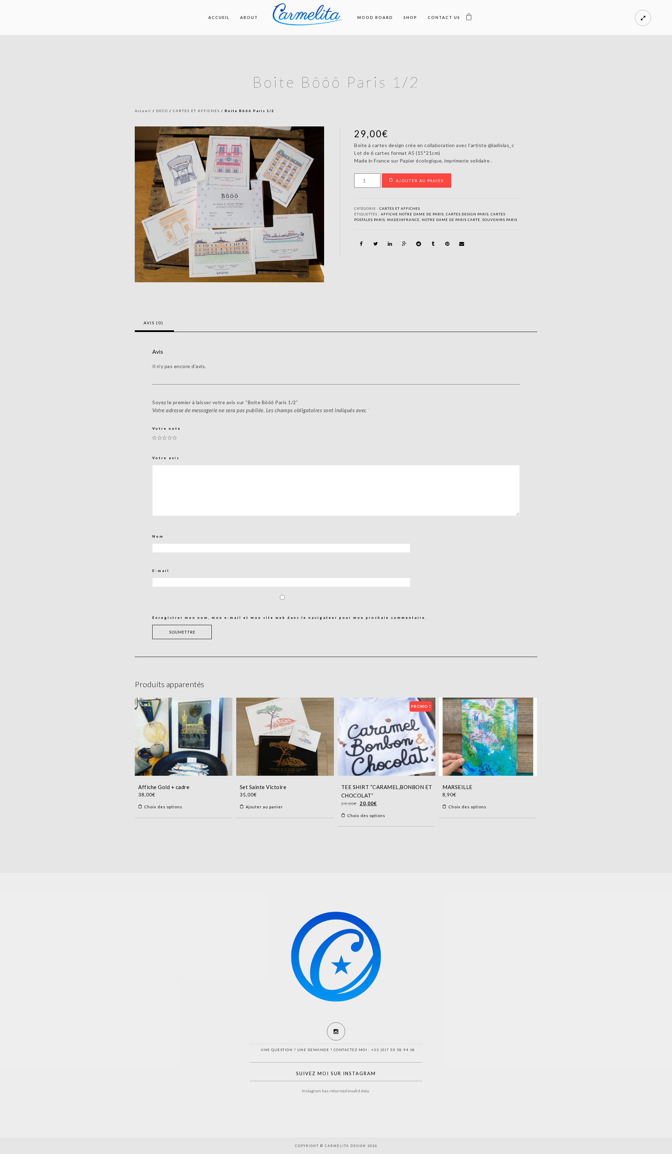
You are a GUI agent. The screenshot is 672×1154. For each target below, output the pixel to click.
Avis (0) (153, 322)
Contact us (444, 17)
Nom (160, 536)
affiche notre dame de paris (412, 214)
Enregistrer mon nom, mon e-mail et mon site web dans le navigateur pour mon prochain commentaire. (289, 617)
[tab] (153, 323)
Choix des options (163, 807)
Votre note (166, 428)
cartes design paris (467, 214)
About (249, 17)
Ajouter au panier (420, 180)
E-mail (163, 570)
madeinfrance (403, 219)
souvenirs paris (499, 219)
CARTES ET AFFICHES (196, 111)
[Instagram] (336, 1031)
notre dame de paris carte (451, 219)
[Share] (361, 244)
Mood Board (375, 17)
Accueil (219, 17)
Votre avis (168, 458)
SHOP (410, 17)
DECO (162, 111)
